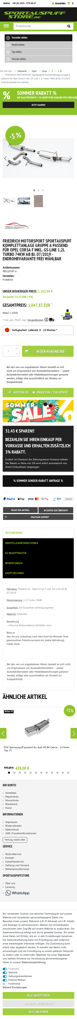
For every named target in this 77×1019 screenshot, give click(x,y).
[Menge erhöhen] (16, 348)
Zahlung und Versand (17, 865)
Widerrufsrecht (13, 826)
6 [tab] (36, 773)
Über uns (10, 883)
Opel (34, 71)
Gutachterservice (14, 861)
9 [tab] (52, 773)
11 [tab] (62, 773)
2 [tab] (14, 773)
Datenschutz (12, 829)
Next (74, 733)
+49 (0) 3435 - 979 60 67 (24, 3)
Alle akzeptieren (38, 996)
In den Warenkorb (50, 351)
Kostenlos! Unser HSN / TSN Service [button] (40, 393)
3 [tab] (19, 773)
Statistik (12, 972)
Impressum (11, 822)
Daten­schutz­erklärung (34, 962)
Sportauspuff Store (35, 16)
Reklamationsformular (17, 869)
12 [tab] (68, 773)
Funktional (14, 984)
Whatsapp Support (40, 517)
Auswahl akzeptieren (38, 1004)
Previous (3, 733)
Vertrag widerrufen (15, 840)
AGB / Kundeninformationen (20, 833)
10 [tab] (57, 773)
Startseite (20, 71)
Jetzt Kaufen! (38, 105)
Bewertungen (13, 563)
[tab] (38, 533)
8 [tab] (46, 773)
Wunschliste (12, 800)
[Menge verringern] (16, 354)
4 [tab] (25, 773)
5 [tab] (30, 773)
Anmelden (10, 793)
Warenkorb (11, 804)
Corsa (44, 71)
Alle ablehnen (38, 1012)
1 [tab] (9, 773)
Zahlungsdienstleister (20, 976)
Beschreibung (13, 533)
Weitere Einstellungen (15, 987)
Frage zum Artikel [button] (20, 510)
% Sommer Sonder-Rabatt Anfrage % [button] (38, 481)
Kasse (8, 808)
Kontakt (9, 858)
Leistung (10, 887)
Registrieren (12, 797)
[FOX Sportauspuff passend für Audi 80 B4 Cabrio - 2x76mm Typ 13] (38, 726)
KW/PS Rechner (14, 573)
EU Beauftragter (15, 553)
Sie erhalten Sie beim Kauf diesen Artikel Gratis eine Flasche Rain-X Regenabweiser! (67, 319)
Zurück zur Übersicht (57, 510)
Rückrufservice (13, 854)
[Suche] (68, 26)
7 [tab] (41, 773)
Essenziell (13, 969)
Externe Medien (17, 980)
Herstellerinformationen (21, 543)
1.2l (60, 71)
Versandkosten (35, 320)
